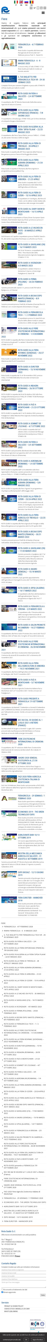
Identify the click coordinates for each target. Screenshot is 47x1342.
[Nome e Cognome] (23, 1270)
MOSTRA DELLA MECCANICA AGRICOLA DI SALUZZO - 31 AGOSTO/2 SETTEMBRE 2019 (30, 856)
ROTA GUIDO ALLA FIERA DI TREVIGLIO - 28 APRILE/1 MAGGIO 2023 (29, 146)
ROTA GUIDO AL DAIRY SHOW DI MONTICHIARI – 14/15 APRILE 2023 (31, 212)
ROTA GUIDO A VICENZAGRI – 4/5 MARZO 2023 (23, 1006)
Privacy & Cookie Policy (13, 1306)
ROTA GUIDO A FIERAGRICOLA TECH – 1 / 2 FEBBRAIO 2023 (21, 1025)
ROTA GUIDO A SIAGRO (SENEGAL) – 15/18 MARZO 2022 (29, 572)
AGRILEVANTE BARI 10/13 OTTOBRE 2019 (20, 1206)
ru (26, 5)
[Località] (23, 1276)
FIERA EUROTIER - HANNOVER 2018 (18, 1221)
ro (32, 5)
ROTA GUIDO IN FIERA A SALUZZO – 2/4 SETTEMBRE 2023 (30, 96)
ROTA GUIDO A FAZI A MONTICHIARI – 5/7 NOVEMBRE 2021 (31, 683)
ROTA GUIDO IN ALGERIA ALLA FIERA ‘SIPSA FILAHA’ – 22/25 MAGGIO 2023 (30, 129)
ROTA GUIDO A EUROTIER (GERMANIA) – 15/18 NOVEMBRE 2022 (31, 369)
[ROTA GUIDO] (5, 10)
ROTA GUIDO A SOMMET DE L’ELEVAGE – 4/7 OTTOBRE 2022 (22, 1066)
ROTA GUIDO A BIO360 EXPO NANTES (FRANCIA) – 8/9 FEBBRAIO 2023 (30, 298)
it (16, 5)
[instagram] (45, 8)
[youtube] (38, 8)
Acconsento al (15, 1290)
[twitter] (34, 8)
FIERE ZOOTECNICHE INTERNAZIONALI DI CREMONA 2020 (30, 742)
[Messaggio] (23, 1284)
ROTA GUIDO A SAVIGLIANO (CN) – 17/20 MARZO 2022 (23, 1112)
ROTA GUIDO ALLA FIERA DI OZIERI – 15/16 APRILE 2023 (24, 981)
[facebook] (31, 8)
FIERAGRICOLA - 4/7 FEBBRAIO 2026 (18, 926)
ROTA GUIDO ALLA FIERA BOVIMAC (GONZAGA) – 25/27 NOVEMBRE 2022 (31, 353)
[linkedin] (41, 8)
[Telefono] (23, 1279)
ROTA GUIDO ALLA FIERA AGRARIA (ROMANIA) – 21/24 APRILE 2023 (30, 163)
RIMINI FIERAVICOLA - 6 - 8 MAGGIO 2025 (20, 931)
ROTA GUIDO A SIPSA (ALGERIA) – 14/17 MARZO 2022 (23, 1125)
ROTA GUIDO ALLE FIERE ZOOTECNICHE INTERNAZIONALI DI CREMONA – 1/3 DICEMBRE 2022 (23, 1032)
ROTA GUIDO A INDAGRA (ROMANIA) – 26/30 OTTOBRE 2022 (30, 388)
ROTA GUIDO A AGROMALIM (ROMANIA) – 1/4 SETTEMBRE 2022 (30, 464)
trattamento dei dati (20, 1290)
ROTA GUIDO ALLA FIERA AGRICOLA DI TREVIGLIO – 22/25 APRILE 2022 (31, 518)
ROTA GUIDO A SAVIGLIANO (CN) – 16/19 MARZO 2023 (23, 1001)
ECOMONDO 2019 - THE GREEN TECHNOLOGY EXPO (25, 1202)
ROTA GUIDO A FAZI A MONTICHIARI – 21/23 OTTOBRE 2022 (31, 407)
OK (26, 1340)
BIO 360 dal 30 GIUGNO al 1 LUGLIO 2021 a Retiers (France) (30, 723)
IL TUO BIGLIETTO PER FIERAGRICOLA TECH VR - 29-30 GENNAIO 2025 (31, 80)
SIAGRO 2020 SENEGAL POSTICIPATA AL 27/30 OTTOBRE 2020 (27, 761)
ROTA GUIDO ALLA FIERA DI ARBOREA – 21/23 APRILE (22, 975)
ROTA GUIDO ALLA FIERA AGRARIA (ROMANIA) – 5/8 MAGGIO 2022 (29, 483)
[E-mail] (23, 1273)
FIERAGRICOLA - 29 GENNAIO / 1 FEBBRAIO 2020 (23, 1198)
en (21, 5)
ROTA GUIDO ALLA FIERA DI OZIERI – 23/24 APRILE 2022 (24, 1092)
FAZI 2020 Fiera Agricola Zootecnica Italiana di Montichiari (29, 779)
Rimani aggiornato (9, 1292)
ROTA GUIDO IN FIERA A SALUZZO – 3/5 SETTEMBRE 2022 (30, 445)
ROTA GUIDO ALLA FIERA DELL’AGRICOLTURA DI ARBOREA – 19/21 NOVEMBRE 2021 (31, 666)
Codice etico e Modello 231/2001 (17, 1309)
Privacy (17, 1256)
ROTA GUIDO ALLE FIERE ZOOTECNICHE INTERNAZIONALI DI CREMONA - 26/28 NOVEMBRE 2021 (24, 1145)
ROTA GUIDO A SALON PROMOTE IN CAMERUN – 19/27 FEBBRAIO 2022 (31, 628)
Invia (43, 1295)
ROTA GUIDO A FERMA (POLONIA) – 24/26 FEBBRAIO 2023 (30, 282)
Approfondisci (38, 1340)
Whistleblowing (11, 1311)
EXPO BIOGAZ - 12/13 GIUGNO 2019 (18, 1217)
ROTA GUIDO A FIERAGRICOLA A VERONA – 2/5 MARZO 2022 (23, 1131)
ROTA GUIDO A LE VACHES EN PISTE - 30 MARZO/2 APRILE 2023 (30, 231)
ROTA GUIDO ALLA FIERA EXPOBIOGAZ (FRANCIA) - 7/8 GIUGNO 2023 (30, 113)
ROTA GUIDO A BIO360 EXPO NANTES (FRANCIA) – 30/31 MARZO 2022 (30, 534)
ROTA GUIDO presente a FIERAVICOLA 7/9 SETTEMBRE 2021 (30, 701)
